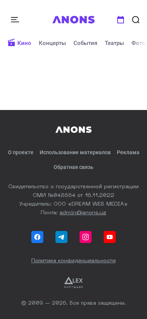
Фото (138, 43)
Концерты (52, 43)
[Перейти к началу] (73, 19)
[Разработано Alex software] (73, 282)
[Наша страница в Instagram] (85, 237)
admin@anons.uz (83, 212)
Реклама (128, 152)
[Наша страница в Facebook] (37, 237)
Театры (114, 43)
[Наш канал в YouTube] (109, 237)
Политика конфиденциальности (73, 260)
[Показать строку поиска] (135, 19)
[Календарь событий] (120, 19)
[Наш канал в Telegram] (61, 237)
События (85, 43)
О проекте (21, 152)
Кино (24, 43)
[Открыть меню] (16, 19)
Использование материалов (75, 152)
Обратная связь (73, 167)
